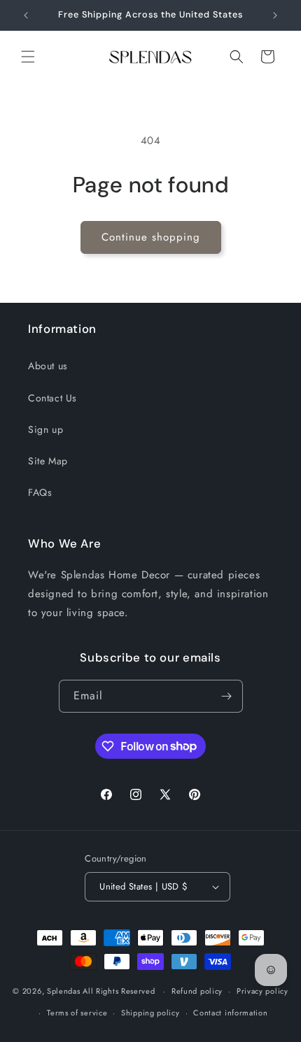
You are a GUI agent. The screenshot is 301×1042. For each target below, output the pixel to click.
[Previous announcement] (25, 15)
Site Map (48, 461)
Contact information (230, 1012)
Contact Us (52, 398)
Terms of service (77, 1012)
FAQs (40, 492)
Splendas (63, 991)
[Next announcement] (275, 15)
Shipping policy (150, 1012)
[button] (28, 56)
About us (48, 366)
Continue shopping (151, 237)
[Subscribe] (226, 696)
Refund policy (197, 991)
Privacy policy (262, 991)
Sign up (45, 429)
